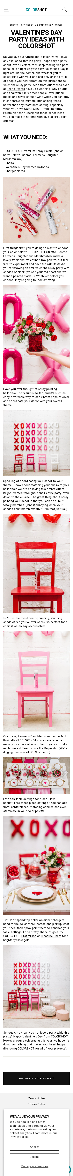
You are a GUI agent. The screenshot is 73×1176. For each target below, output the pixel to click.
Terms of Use (36, 1098)
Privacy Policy (36, 1104)
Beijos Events (16, 89)
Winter (58, 24)
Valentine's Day (44, 24)
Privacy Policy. (19, 1137)
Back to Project (39, 1078)
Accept (34, 1147)
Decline (35, 1157)
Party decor (26, 24)
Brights (14, 24)
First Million (28, 936)
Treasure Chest (51, 936)
